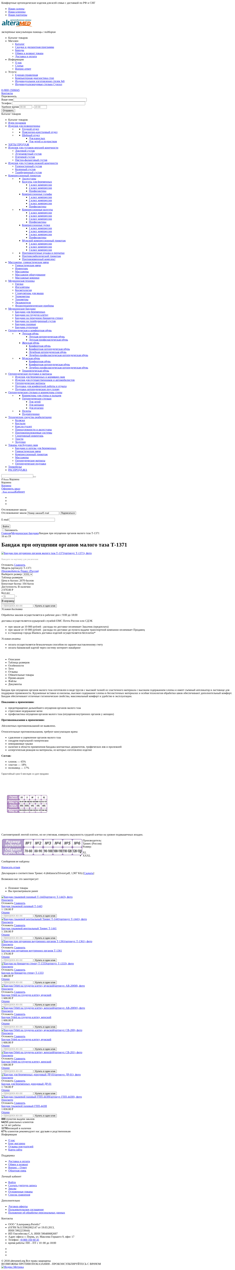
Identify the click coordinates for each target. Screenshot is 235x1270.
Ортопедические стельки (36, 398)
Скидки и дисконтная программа (34, 47)
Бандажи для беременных (30, 311)
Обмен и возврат (18, 1164)
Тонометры (21, 299)
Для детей (35, 401)
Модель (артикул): (12, 567)
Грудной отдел (30, 129)
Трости (19, 438)
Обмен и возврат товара (29, 53)
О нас (18, 62)
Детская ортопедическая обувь (47, 336)
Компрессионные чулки (36, 225)
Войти (6, 526)
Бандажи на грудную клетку (31, 314)
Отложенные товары (20, 1191)
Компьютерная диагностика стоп (34, 78)
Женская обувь (30, 342)
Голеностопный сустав (28, 166)
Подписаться (68, 513)
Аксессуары (29, 178)
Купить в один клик (45, 606)
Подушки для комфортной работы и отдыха (41, 386)
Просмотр (7, 900)
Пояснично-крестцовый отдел (39, 132)
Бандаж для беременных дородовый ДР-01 (26, 1083)
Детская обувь (30, 333)
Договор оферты (18, 1206)
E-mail (5, 519)
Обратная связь (17, 1170)
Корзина (6, 485)
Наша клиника (16, 11)
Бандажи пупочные (26, 327)
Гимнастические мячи (28, 265)
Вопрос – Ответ (17, 1167)
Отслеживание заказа (13, 512)
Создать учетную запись (22, 1185)
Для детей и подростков (43, 141)
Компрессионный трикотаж (31, 454)
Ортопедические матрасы (30, 383)
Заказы (12, 1188)
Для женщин (36, 404)
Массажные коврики (27, 277)
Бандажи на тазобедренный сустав (35, 321)
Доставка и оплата (26, 56)
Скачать (88, 873)
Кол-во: (5, 592)
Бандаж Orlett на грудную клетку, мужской (26, 995)
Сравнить (19, 564)
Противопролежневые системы (33, 432)
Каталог (20, 44)
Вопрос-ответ (23, 68)
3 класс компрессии (40, 203)
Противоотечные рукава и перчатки (43, 252)
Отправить (8, 110)
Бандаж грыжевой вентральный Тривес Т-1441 (29, 928)
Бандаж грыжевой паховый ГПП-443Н (24, 1106)
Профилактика (37, 191)
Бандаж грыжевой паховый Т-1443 (21, 906)
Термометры (22, 296)
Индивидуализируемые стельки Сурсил (38, 84)
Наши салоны (16, 8)
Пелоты (26, 411)
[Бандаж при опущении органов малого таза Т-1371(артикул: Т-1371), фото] (46, 553)
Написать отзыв (10, 867)
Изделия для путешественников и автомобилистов (45, 380)
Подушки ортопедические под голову (37, 389)
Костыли (20, 423)
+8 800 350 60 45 (29, 1239)
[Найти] (34, 476)
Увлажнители (23, 302)
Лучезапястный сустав (28, 153)
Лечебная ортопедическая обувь (47, 352)
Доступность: (9, 586)
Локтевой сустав (25, 150)
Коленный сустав (25, 169)
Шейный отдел (31, 135)
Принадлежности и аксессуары (33, 429)
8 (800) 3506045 (10, 90)
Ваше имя (7, 99)
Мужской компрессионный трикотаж (44, 240)
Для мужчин (36, 407)
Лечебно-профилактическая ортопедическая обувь (58, 355)
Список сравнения (19, 1194)
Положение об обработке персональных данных (36, 1212)
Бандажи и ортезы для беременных (35, 448)
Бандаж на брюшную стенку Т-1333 (22, 972)
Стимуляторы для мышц (29, 293)
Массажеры (22, 271)
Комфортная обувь (40, 345)
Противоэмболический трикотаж (41, 256)
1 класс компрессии (40, 184)
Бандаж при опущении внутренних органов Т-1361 (31, 950)
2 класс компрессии (40, 187)
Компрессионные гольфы (37, 194)
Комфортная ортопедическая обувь (49, 349)
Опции (5, 912)
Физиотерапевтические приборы (34, 305)
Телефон (6, 103)
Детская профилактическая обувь (48, 339)
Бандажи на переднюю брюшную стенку (39, 318)
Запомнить (11, 530)
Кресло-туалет (23, 426)
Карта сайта (15, 1149)
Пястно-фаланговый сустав (31, 160)
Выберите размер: (11, 574)
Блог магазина (16, 1143)
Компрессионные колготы (37, 209)
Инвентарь (21, 268)
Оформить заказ (10, 488)
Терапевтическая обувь (35, 370)
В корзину (8, 601)
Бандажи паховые (25, 324)
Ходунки (20, 441)
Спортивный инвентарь (29, 435)
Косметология (23, 290)
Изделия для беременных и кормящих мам (40, 376)
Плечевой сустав (25, 156)
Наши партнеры (17, 14)
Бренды (19, 50)
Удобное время (10, 106)
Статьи (19, 65)
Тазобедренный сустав (28, 172)
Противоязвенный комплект (38, 259)
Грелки (19, 283)
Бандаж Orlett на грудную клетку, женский (26, 1017)
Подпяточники (31, 414)
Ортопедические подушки (30, 463)
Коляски (20, 420)
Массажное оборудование (30, 274)
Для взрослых (37, 138)
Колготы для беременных (37, 181)
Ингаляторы (22, 287)
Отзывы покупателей (20, 1146)
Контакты (7, 93)
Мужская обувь (31, 358)
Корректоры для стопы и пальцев (41, 395)
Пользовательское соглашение (26, 1209)
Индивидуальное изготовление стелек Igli (40, 81)
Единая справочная (26, 75)
